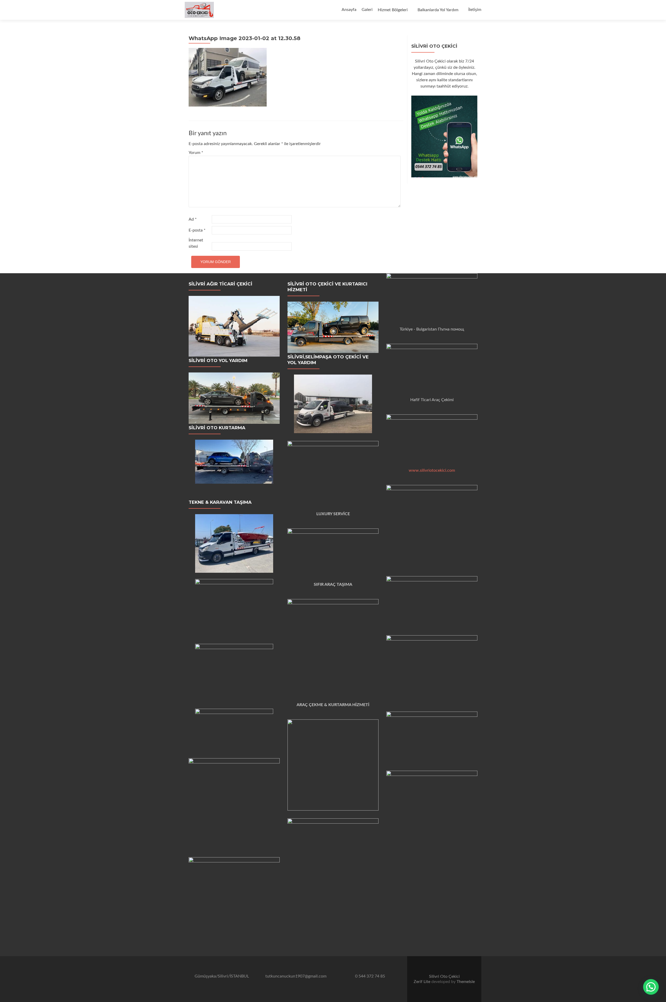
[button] (651, 987)
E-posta (197, 230)
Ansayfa (349, 10)
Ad (193, 219)
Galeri (367, 10)
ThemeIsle (466, 982)
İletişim (474, 10)
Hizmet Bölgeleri (393, 10)
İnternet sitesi (196, 243)
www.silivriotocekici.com (432, 470)
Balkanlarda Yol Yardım (438, 10)
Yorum (196, 153)
